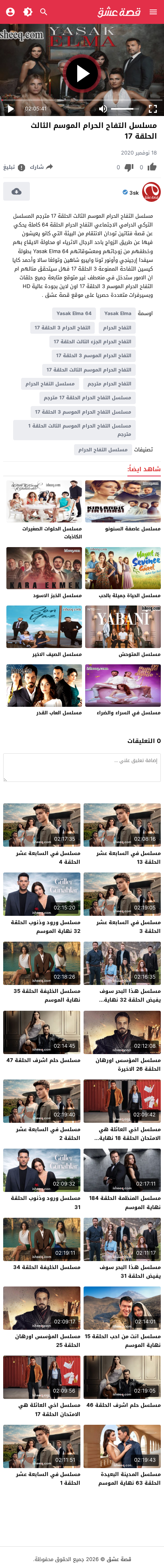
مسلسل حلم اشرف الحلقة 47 (43, 1060)
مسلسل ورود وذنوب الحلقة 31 (45, 1202)
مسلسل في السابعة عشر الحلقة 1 (48, 1478)
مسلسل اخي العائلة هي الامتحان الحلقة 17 (49, 1409)
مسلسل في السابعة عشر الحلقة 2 (48, 1133)
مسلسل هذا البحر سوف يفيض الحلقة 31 (130, 1271)
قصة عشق (119, 1559)
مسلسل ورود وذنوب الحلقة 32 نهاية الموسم (45, 926)
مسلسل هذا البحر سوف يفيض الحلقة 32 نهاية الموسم (130, 1000)
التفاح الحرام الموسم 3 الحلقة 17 (93, 355)
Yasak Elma (117, 313)
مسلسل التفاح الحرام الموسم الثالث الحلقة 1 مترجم (79, 430)
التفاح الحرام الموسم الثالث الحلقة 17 (89, 370)
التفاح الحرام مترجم (109, 383)
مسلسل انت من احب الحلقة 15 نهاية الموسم (123, 1340)
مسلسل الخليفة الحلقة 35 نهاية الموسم (47, 995)
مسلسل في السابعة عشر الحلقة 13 (128, 857)
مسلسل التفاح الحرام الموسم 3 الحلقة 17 (83, 412)
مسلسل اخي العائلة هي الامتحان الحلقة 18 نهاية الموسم (130, 1138)
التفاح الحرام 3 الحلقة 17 (62, 327)
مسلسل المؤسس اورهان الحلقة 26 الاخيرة (128, 1064)
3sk (134, 193)
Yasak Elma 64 (74, 313)
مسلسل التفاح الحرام (50, 383)
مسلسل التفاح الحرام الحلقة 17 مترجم (87, 397)
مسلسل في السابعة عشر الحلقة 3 (128, 926)
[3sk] (151, 200)
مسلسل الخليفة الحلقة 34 (46, 1267)
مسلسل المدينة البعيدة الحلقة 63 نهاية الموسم (129, 1478)
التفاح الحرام (117, 327)
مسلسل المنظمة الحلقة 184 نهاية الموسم (125, 1202)
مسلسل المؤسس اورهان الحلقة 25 (47, 1340)
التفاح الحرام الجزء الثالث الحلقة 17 (92, 341)
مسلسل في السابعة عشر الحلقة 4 (48, 857)
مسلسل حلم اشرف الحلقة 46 (123, 1405)
